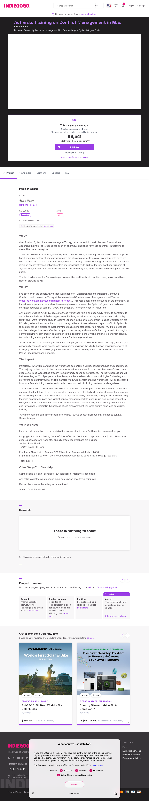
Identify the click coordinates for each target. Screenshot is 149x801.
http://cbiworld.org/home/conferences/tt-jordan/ (45, 300)
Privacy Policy (14, 792)
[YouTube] (18, 758)
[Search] (57, 5)
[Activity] (122, 6)
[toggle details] (71, 724)
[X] (13, 758)
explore (91, 638)
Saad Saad (22, 26)
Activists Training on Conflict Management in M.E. (67, 22)
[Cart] (116, 6)
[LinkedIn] (27, 758)
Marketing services (132, 751)
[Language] (109, 5)
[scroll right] (127, 635)
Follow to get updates (115, 616)
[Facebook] (9, 758)
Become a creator (131, 754)
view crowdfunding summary (74, 157)
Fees (125, 747)
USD (96, 5)
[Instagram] (23, 758)
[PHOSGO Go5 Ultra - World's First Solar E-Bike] (45, 669)
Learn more (33, 610)
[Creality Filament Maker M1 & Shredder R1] (103, 669)
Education (25, 215)
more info (23, 205)
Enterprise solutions (132, 758)
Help (90, 587)
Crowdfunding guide (107, 587)
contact (33, 205)
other (60, 215)
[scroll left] (122, 580)
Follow (74, 147)
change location (88, 14)
